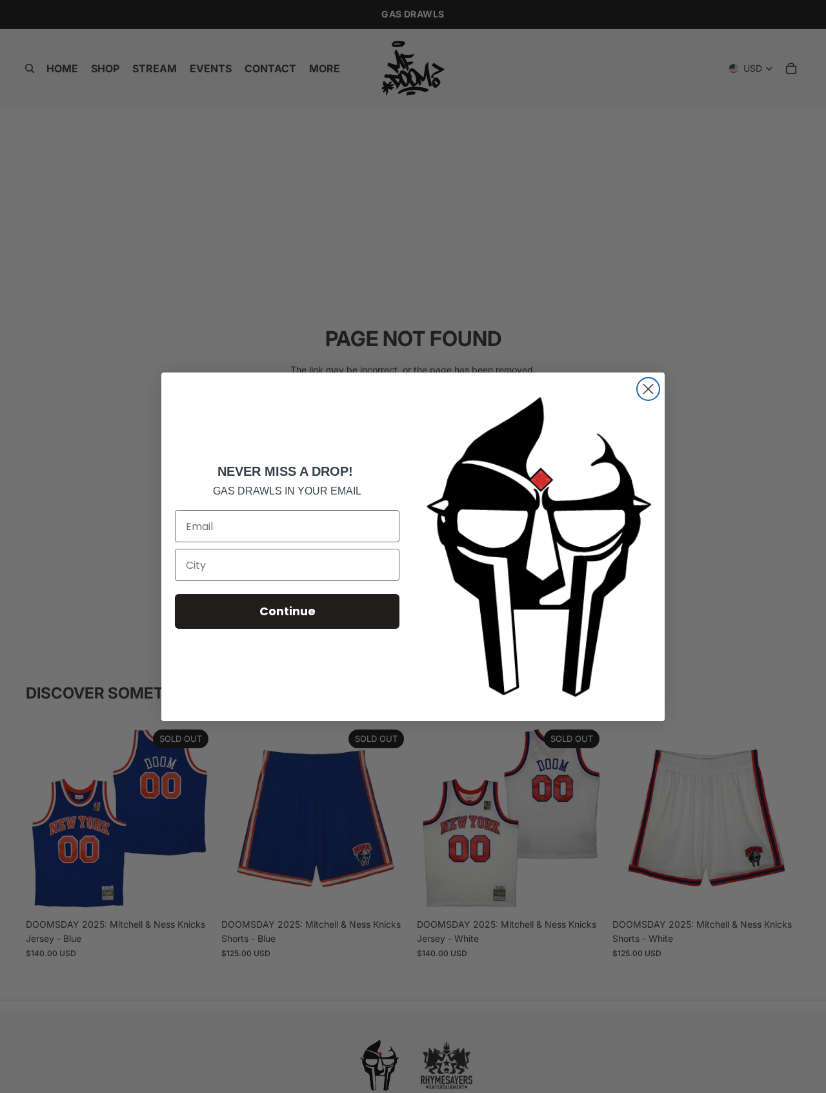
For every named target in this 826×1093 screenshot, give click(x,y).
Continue (287, 611)
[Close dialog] (648, 389)
